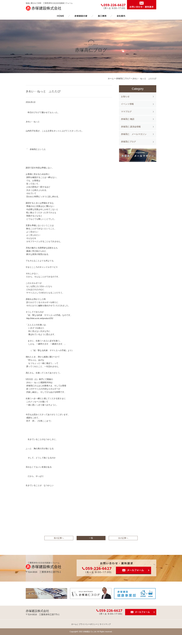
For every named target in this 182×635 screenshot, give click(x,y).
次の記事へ (123, 538)
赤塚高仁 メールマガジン (134, 134)
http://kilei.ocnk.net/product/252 (39, 318)
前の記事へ (59, 538)
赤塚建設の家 (80, 16)
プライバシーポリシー (88, 624)
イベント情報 (127, 104)
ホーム (60, 16)
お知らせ (125, 96)
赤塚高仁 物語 (127, 119)
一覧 (91, 538)
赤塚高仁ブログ (128, 141)
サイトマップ (105, 624)
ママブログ (126, 111)
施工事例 (102, 16)
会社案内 (121, 16)
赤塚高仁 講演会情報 (131, 127)
